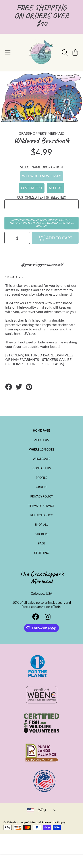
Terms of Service (41, 506)
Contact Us (42, 468)
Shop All (41, 524)
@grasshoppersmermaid (41, 264)
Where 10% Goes (41, 449)
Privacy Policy (41, 496)
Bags (41, 543)
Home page (41, 430)
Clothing (41, 553)
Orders (41, 487)
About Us (41, 440)
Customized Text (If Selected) (41, 197)
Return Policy (41, 515)
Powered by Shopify (54, 822)
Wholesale (41, 458)
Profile (41, 477)
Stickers (41, 534)
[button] (8, 52)
